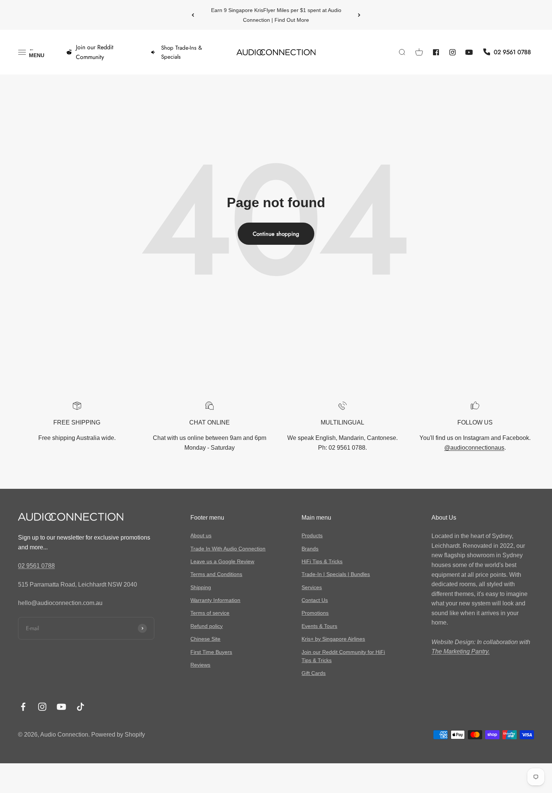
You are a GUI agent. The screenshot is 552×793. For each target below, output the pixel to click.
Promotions (315, 613)
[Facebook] (436, 52)
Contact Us (315, 600)
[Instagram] (452, 52)
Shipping (200, 587)
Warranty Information (215, 600)
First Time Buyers (211, 652)
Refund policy (206, 626)
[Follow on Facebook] (23, 707)
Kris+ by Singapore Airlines (333, 639)
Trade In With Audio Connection (227, 549)
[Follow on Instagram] (42, 707)
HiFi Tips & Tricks (322, 561)
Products (312, 535)
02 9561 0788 (36, 566)
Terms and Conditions (216, 574)
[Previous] (193, 14)
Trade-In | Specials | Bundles (336, 574)
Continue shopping (276, 234)
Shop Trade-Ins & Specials (181, 52)
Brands (310, 549)
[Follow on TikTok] (80, 707)
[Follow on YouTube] (61, 707)
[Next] (359, 14)
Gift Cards (314, 673)
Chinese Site (205, 639)
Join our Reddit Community (94, 52)
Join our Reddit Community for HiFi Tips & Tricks (343, 656)
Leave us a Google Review (222, 561)
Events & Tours (319, 626)
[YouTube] (469, 52)
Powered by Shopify (118, 734)
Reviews (200, 665)
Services (312, 587)
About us (200, 535)
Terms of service (209, 613)
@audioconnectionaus (474, 447)
